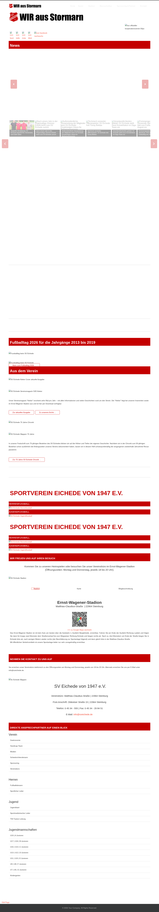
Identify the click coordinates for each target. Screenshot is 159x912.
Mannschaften (106, 6)
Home (72, 6)
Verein (80, 6)
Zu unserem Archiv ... (47, 412)
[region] (79, 182)
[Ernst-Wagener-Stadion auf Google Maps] (79, 619)
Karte (78, 589)
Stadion (91, 6)
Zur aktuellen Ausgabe (21, 412)
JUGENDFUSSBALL (19, 512)
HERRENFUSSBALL (19, 504)
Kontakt (143, 6)
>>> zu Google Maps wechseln (79, 630)
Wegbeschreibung (125, 589)
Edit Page (5, 902)
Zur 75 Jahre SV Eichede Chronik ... (27, 460)
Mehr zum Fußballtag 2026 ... (24, 365)
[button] (14, 84)
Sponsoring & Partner (126, 6)
